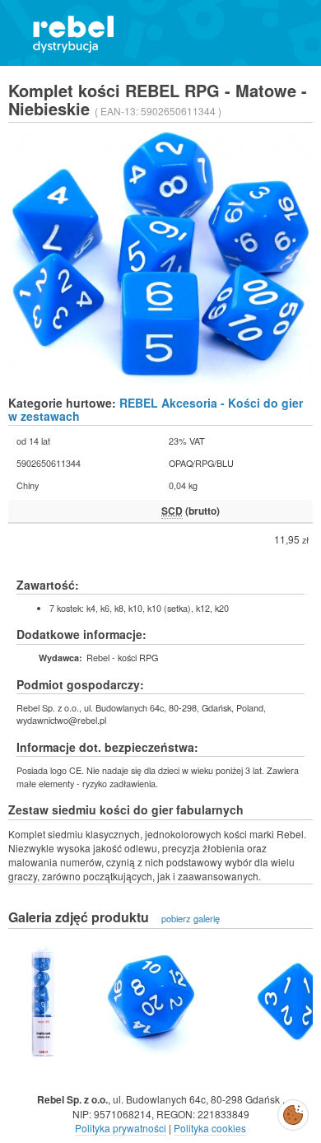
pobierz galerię (190, 918)
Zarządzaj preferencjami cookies (293, 1111)
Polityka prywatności (120, 1128)
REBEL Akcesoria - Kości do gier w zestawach (155, 408)
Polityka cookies (210, 1128)
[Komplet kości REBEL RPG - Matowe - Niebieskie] (42, 999)
